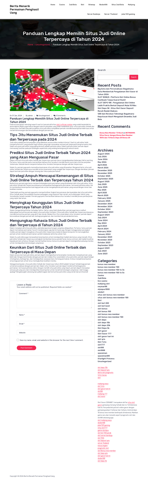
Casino (62, 5)
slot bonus (102, 309)
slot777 (101, 345)
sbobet (101, 292)
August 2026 (104, 154)
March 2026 (103, 168)
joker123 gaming (128, 14)
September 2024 (105, 212)
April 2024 (102, 226)
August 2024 (104, 215)
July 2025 (102, 184)
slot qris (101, 339)
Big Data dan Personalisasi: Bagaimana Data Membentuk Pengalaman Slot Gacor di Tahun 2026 (118, 91)
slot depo (102, 320)
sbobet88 (101, 423)
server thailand (103, 443)
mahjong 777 (102, 394)
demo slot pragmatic (105, 373)
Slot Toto (102, 342)
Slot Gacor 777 (104, 334)
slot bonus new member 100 (110, 317)
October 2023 (104, 242)
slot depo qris (103, 453)
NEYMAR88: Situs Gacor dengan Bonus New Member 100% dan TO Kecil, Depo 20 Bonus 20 (117, 135)
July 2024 (102, 218)
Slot (82, 5)
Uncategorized (43, 44)
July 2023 (102, 251)
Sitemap (91, 5)
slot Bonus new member (107, 451)
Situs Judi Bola (118, 5)
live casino (102, 281)
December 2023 (105, 237)
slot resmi (101, 396)
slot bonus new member (109, 314)
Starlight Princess (106, 359)
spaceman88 (104, 356)
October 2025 (104, 176)
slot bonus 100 (104, 311)
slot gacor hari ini (106, 336)
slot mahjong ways (105, 420)
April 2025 (102, 193)
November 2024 (105, 206)
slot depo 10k (104, 322)
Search (102, 70)
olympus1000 (104, 289)
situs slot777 (102, 428)
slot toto (101, 386)
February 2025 (104, 198)
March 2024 (103, 229)
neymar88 (102, 286)
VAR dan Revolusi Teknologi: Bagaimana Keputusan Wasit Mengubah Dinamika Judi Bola (117, 116)
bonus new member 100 (108, 267)
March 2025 (103, 195)
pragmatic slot (103, 448)
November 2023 (105, 240)
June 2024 (103, 220)
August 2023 (103, 248)
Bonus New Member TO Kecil (111, 133)
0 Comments (60, 116)
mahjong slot (104, 284)
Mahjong (131, 5)
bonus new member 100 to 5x (111, 273)
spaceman (102, 353)
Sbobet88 (103, 5)
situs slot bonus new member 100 (113, 298)
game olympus (103, 430)
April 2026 (102, 165)
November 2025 (105, 173)
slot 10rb (101, 438)
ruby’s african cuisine (64, 125)
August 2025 (103, 181)
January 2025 (104, 201)
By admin (29, 116)
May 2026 (102, 162)
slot (99, 378)
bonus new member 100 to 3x (111, 270)
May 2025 (102, 190)
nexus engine (103, 446)
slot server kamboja (105, 435)
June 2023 (102, 254)
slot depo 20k (104, 325)
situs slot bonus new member (111, 295)
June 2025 (102, 187)
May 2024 (102, 223)
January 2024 (104, 234)
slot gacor (102, 331)
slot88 (101, 347)
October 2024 (104, 209)
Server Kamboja (93, 14)
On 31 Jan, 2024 (16, 116)
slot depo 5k (102, 461)
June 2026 (103, 159)
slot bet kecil (104, 306)
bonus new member (107, 264)
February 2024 (104, 231)
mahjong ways (103, 384)
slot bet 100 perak (104, 433)
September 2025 (105, 179)
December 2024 (105, 204)
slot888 (101, 350)
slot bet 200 (103, 303)
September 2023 (105, 245)
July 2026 (102, 156)
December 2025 (105, 170)
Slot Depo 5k (103, 328)
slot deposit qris (104, 370)
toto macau (102, 375)
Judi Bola (73, 5)
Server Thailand (110, 14)
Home (53, 5)
